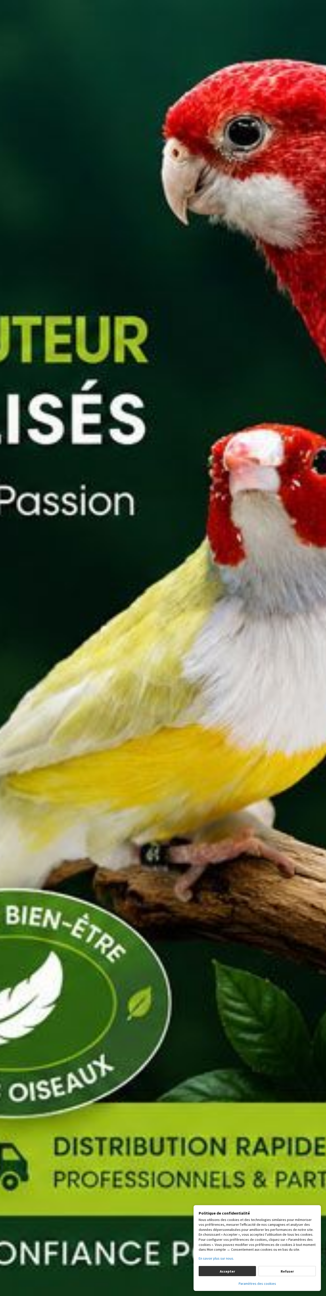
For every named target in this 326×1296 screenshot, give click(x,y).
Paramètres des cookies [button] (257, 1283)
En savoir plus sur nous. (216, 1258)
